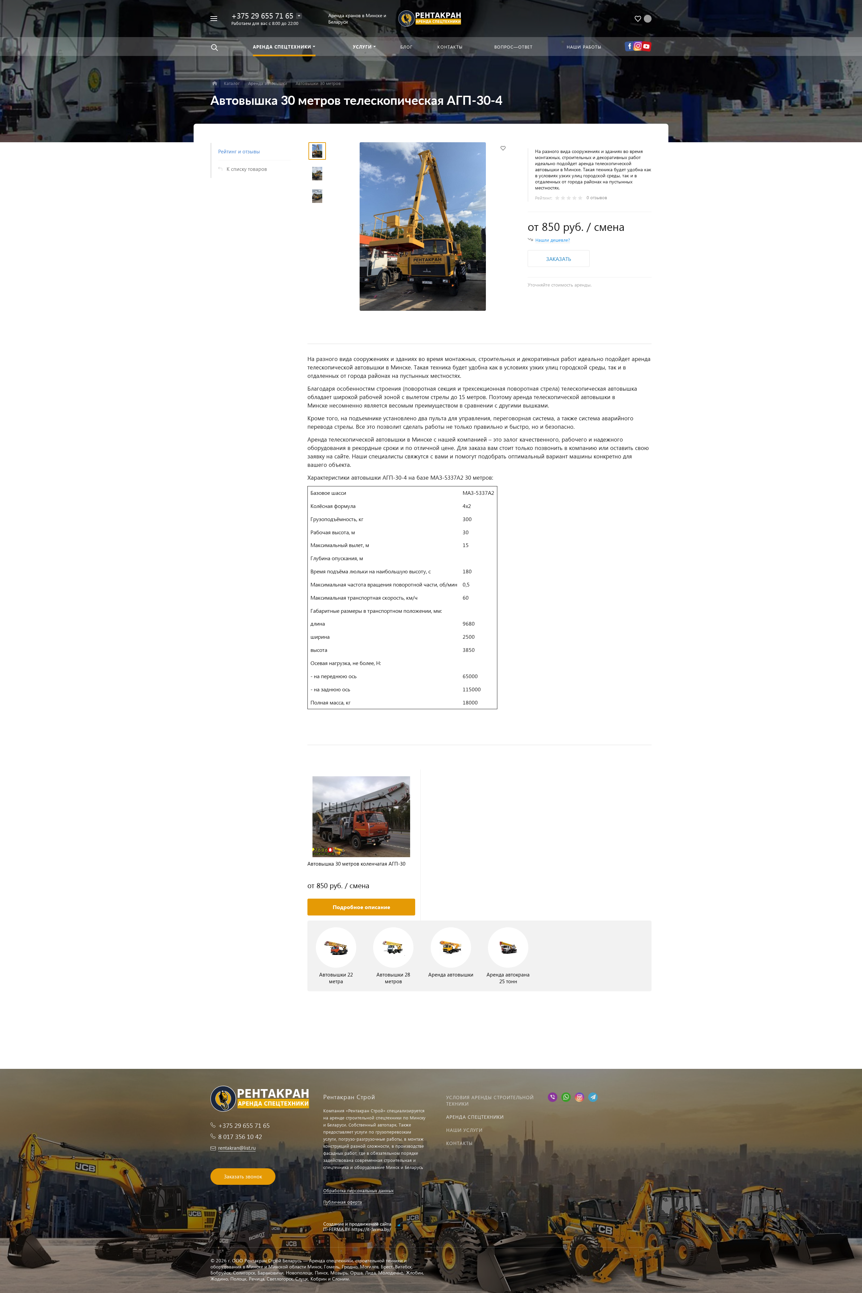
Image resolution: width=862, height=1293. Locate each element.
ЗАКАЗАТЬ (558, 258)
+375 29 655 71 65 (262, 15)
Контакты (459, 1143)
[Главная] (214, 83)
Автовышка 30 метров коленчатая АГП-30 (356, 864)
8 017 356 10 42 (240, 1136)
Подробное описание (361, 906)
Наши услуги (464, 1130)
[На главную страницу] (430, 17)
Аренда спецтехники (475, 1117)
